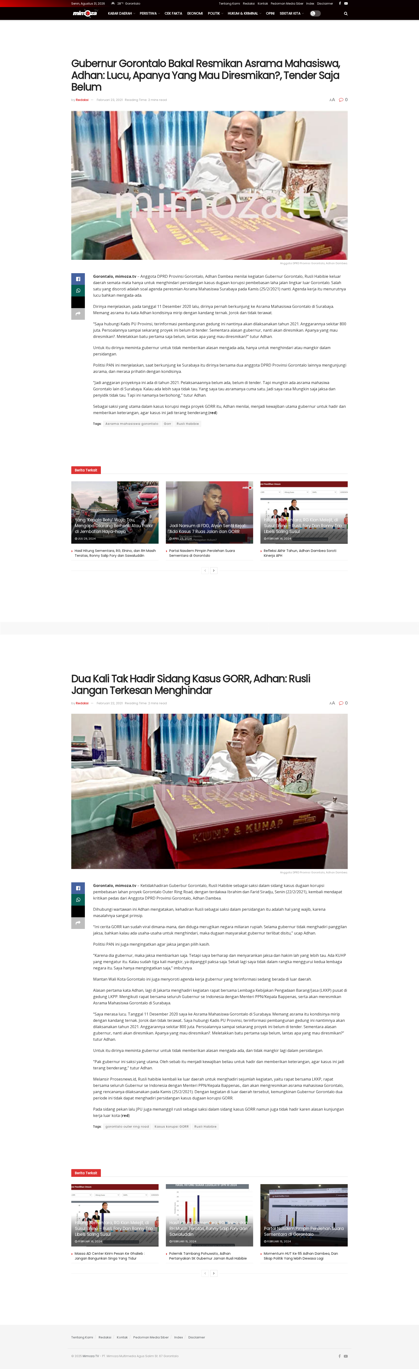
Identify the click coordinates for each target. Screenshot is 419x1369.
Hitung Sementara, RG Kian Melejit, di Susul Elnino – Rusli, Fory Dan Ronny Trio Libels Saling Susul (303, 525)
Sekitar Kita (290, 13)
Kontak (263, 3)
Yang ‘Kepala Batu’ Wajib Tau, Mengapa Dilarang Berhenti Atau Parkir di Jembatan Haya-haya (114, 525)
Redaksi (249, 3)
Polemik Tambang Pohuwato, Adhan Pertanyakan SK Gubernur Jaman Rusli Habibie (208, 1256)
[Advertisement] (209, 38)
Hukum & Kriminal (243, 13)
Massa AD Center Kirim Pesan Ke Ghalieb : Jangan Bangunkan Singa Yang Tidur (110, 1256)
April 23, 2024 (182, 539)
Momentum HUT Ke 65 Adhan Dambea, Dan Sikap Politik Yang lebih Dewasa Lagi (301, 1256)
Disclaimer (325, 3)
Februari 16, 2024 (278, 539)
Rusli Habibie (188, 424)
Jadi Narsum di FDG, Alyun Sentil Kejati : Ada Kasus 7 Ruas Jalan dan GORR (208, 528)
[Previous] (205, 570)
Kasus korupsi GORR (172, 1126)
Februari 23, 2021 (110, 100)
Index (310, 3)
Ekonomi (195, 13)
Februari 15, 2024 (184, 1241)
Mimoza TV (91, 1356)
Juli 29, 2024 (86, 539)
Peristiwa (148, 13)
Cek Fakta (173, 13)
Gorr (167, 424)
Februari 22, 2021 (110, 703)
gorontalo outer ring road (127, 1126)
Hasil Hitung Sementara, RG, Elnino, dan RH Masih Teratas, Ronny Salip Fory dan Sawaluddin (115, 553)
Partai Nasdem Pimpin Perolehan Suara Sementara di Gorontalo (202, 553)
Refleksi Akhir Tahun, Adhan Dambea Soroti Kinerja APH (300, 553)
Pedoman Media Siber (287, 3)
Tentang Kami (229, 3)
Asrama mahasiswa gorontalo (131, 424)
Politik (214, 13)
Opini (270, 13)
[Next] (214, 570)
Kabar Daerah (120, 13)
